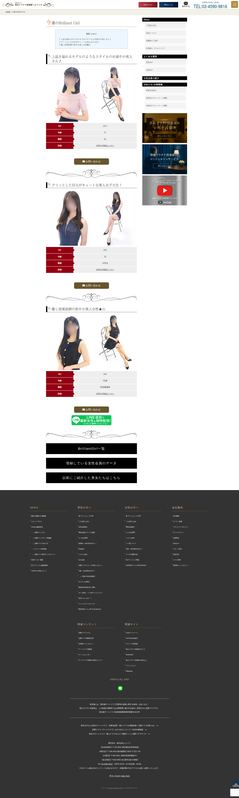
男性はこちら (168, 5)
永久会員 (82, 560)
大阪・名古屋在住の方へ (87, 571)
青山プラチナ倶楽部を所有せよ (136, 660)
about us (176, 543)
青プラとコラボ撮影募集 (39, 565)
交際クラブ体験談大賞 (86, 638)
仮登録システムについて (155, 48)
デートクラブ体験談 (85, 649)
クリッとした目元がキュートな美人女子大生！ (79, 41)
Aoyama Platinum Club (115, 788)
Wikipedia (129, 671)
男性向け (149, 62)
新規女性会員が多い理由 (87, 587)
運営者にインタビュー (180, 565)
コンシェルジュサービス (87, 604)
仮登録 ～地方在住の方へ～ (88, 543)
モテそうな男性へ (84, 582)
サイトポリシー (178, 532)
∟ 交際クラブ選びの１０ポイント (43, 554)
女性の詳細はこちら (105, 146)
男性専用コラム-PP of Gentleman (90, 609)
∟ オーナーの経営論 (39, 549)
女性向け (149, 70)
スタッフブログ (36, 521)
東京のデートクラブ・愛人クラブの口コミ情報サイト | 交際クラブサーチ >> (119, 734)
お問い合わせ (93, 161)
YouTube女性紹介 (132, 638)
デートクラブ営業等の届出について (90, 660)
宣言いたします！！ (85, 598)
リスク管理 (177, 560)
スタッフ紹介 (177, 549)
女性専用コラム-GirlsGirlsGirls (136, 565)
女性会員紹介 (83, 527)
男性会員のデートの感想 (87, 532)
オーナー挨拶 (177, 521)
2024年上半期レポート (39, 571)
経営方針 (176, 554)
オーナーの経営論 (132, 644)
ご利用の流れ (151, 25)
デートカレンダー (84, 655)
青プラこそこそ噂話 (132, 560)
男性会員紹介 (130, 527)
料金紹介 (82, 549)
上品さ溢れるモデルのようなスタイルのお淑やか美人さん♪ (85, 39)
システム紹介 (83, 554)
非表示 (93, 34)
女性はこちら (148, 5)
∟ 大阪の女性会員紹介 (87, 576)
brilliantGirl (129, 655)
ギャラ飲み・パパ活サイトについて (90, 593)
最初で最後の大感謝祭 (38, 516)
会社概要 (176, 516)
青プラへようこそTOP (86, 516)
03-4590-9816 (107, 764)
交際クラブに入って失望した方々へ (90, 565)
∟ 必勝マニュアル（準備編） (42, 538)
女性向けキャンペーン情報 (156, 105)
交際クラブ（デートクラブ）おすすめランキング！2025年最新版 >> (119, 730)
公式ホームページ (132, 633)
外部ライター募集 (37, 560)
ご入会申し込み (84, 521)
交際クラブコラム (84, 633)
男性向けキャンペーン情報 (156, 98)
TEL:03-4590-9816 (210, 5)
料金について (151, 33)
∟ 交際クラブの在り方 (39, 543)
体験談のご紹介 (152, 40)
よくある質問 (83, 538)
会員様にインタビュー (86, 644)
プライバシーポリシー (180, 527)
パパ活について (131, 543)
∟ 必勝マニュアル (38, 532)
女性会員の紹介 (151, 78)
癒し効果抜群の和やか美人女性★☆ (75, 44)
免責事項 (176, 538)
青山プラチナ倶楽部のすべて (135, 649)
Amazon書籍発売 (37, 527)
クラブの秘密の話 (132, 554)
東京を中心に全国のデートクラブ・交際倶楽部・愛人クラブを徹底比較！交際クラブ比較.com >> (119, 725)
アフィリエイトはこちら (119, 776)
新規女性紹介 (151, 90)
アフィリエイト (131, 666)
